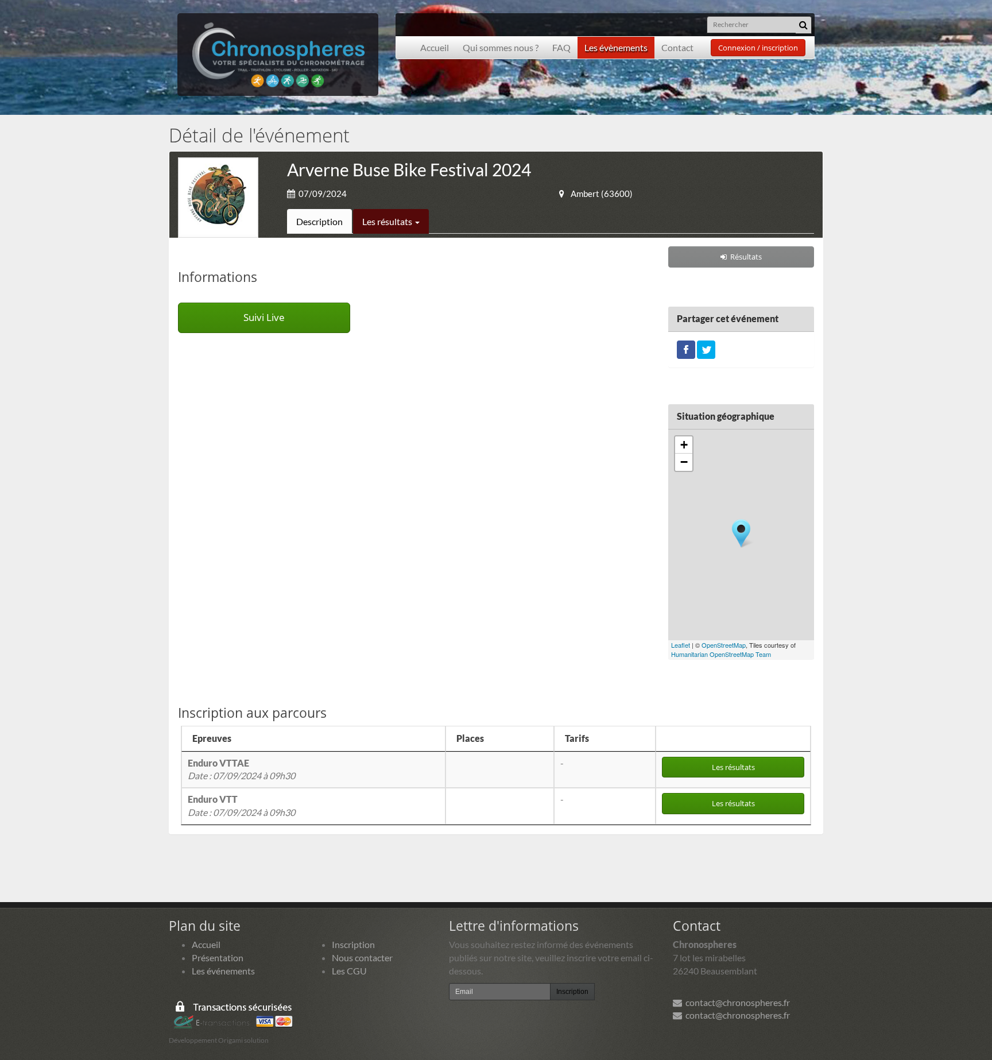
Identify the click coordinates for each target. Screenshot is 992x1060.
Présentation (217, 957)
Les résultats (388, 221)
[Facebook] (686, 348)
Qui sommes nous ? (500, 47)
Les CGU (349, 970)
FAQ (561, 47)
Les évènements (616, 47)
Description (319, 221)
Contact (677, 47)
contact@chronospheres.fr (736, 1002)
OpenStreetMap (724, 644)
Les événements (223, 970)
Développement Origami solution (219, 1040)
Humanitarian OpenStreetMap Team (721, 654)
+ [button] (684, 445)
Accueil (434, 47)
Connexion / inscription (758, 47)
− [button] (684, 462)
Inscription (353, 944)
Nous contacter (362, 957)
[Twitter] (706, 348)
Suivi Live (264, 317)
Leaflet (680, 644)
